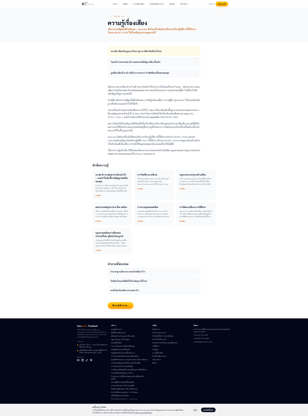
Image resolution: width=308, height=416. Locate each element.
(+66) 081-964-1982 (201, 338)
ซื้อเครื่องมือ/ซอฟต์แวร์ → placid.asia (124, 399)
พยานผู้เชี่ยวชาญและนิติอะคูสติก (122, 382)
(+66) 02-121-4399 (201, 335)
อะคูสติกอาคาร (116, 329)
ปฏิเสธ (195, 410)
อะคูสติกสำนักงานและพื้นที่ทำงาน (123, 353)
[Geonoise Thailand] (87, 4)
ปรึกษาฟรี (222, 4)
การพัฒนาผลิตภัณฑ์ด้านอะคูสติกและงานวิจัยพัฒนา (129, 369)
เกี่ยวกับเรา (184, 4)
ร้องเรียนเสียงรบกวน (157, 4)
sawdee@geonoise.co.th (203, 342)
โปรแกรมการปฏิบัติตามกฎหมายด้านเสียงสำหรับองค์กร (127, 377)
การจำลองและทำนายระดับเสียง (122, 366)
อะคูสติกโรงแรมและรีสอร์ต (120, 349)
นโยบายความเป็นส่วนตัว (143, 413)
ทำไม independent (159, 332)
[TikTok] (87, 360)
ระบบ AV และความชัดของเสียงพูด (123, 346)
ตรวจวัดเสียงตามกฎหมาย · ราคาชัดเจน (124, 392)
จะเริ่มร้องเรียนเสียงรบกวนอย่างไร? (124, 290)
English (211, 4)
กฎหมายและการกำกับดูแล (120, 339)
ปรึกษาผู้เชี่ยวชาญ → (121, 305)
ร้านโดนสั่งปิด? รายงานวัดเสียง (162, 336)
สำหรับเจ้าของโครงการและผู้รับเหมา (165, 343)
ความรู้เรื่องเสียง (138, 4)
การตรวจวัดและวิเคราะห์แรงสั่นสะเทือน (125, 356)
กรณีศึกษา (156, 346)
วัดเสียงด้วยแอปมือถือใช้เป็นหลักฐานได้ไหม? (128, 281)
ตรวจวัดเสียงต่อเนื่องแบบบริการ (122, 373)
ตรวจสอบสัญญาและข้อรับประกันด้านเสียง (126, 363)
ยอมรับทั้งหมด (208, 410)
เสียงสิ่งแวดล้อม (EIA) (118, 332)
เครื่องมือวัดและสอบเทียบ (120, 395)
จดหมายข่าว (156, 359)
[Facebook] (78, 360)
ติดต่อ (154, 363)
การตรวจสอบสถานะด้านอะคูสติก (123, 385)
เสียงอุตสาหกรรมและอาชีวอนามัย (123, 336)
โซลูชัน (125, 4)
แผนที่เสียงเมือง (116, 343)
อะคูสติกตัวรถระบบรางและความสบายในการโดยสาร (129, 359)
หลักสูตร (172, 4)
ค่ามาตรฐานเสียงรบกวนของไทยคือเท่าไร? (127, 271)
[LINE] (91, 360)
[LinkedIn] (82, 360)
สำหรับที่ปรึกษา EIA (159, 339)
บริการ (115, 4)
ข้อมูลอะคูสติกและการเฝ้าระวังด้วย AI (124, 389)
